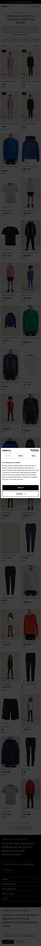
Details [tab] (20, 456)
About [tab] (34, 456)
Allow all (20, 487)
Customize (19, 494)
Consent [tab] (7, 456)
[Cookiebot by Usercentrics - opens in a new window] (30, 450)
